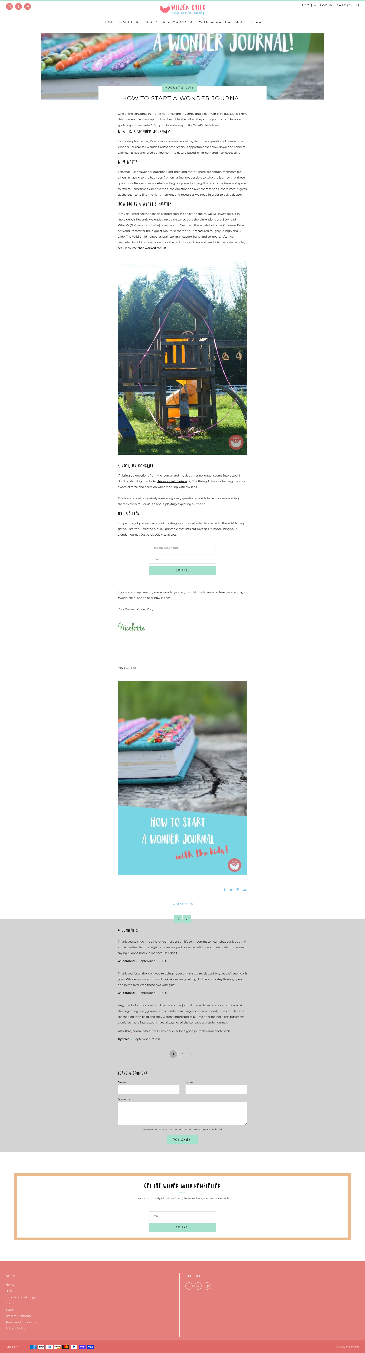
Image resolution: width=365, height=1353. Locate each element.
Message (124, 1099)
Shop (150, 22)
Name (122, 1082)
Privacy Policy (15, 1328)
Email (189, 1082)
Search (10, 1309)
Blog (256, 22)
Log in (326, 5)
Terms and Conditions (21, 1322)
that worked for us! (152, 248)
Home (109, 22)
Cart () (344, 5)
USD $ (307, 5)
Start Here (130, 22)
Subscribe (182, 570)
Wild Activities (182, 904)
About (241, 22)
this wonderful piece (172, 481)
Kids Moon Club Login (21, 1297)
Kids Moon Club (179, 22)
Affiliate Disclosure (19, 1316)
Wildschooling (214, 22)
